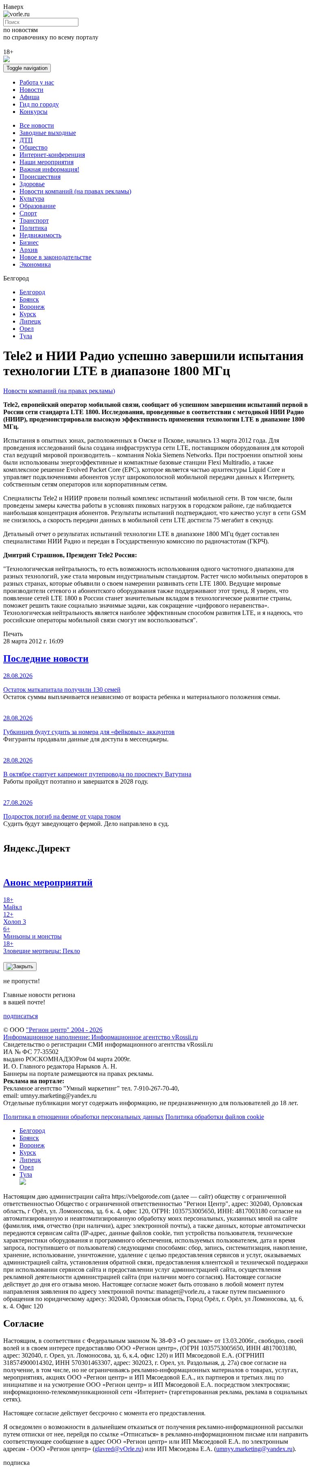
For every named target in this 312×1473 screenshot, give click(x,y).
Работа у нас (37, 82)
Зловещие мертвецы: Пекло (41, 947)
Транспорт (34, 220)
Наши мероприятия (47, 162)
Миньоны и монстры (32, 933)
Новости (31, 89)
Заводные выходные (48, 132)
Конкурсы (34, 111)
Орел (27, 328)
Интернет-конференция (52, 154)
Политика (33, 227)
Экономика (35, 264)
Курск (28, 314)
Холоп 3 (14, 918)
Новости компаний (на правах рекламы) (75, 191)
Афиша (29, 96)
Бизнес (29, 242)
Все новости (37, 125)
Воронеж (32, 306)
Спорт (28, 213)
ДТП (26, 140)
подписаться (20, 1015)
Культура (32, 198)
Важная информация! (49, 169)
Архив (29, 249)
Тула (26, 335)
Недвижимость (40, 235)
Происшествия (40, 176)
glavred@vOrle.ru (118, 1448)
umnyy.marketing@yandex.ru (254, 1448)
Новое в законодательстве (55, 257)
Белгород (32, 292)
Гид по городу (39, 104)
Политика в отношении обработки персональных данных (83, 1116)
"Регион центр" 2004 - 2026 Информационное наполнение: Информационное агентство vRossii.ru (100, 1033)
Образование (38, 205)
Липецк (30, 321)
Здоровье (32, 183)
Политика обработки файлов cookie (214, 1116)
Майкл (12, 903)
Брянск (29, 299)
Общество (34, 147)
